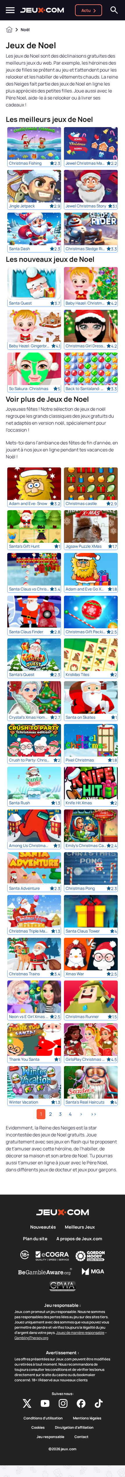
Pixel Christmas (80, 760)
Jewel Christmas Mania (86, 163)
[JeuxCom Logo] (42, 10)
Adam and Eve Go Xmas (86, 589)
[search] (114, 10)
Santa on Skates (80, 717)
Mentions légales (87, 1418)
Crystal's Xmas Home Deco (29, 717)
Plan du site (35, 1239)
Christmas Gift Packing (86, 631)
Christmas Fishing (25, 163)
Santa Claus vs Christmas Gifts (29, 589)
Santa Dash (19, 248)
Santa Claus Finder (26, 631)
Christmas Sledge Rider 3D (86, 248)
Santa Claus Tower (83, 931)
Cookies (38, 1427)
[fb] (81, 1403)
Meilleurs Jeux (80, 1227)
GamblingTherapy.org (31, 1337)
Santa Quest (20, 303)
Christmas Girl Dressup (86, 345)
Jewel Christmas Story (86, 206)
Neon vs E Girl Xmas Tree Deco (29, 1016)
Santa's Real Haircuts (85, 1102)
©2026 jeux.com (62, 1449)
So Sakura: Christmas (28, 388)
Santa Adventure (24, 888)
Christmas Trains (24, 973)
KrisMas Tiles (77, 674)
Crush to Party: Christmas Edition (29, 760)
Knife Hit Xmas (79, 802)
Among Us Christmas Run (29, 845)
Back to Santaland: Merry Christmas (86, 388)
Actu (86, 10)
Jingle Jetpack (22, 206)
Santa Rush (19, 802)
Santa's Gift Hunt (24, 546)
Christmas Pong (80, 888)
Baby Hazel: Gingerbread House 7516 (29, 345)
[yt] (45, 1403)
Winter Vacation (23, 1102)
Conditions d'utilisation (43, 1418)
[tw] (27, 1403)
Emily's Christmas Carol (86, 845)
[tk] (99, 1403)
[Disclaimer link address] (52, 1256)
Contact (81, 1437)
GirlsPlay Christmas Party (86, 1059)
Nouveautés (43, 1227)
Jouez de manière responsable (80, 1332)
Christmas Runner (82, 1016)
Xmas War (75, 973)
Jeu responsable (50, 1437)
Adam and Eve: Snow (28, 503)
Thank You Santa (24, 1059)
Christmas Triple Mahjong (29, 931)
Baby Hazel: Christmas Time (86, 303)
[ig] (63, 1403)
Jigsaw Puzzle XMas (83, 546)
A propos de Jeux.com (79, 1239)
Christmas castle (81, 503)
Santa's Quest (21, 674)
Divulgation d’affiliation (74, 1427)
